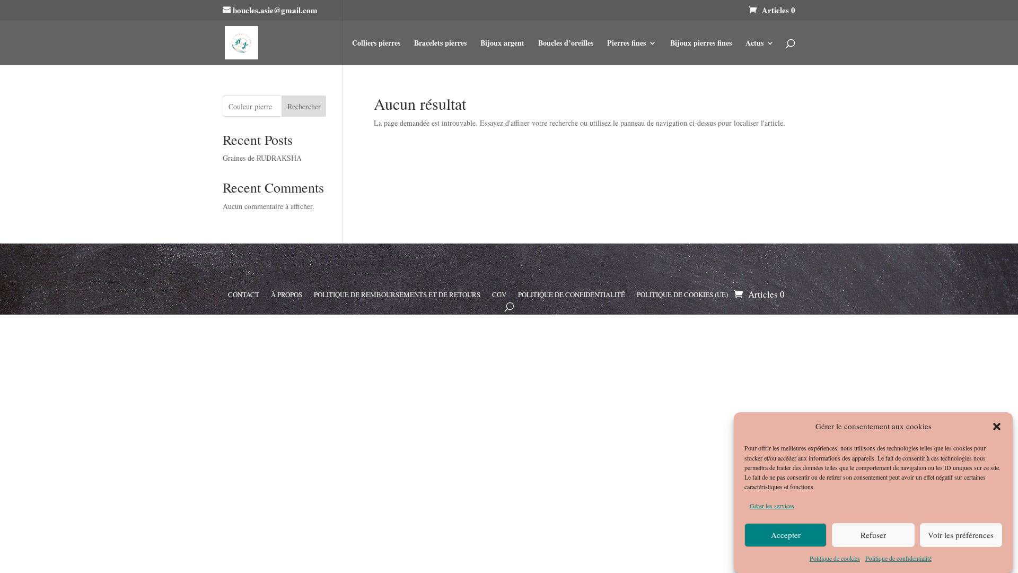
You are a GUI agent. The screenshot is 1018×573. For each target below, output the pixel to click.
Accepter (786, 534)
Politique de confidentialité (898, 558)
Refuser (873, 534)
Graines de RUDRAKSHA (262, 158)
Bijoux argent (502, 43)
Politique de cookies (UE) (682, 294)
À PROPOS (286, 294)
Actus (754, 43)
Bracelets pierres (440, 43)
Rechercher (304, 106)
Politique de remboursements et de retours (397, 294)
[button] (996, 426)
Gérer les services (772, 505)
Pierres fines (626, 43)
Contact (243, 294)
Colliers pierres (376, 43)
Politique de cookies (835, 558)
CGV (499, 294)
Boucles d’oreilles (565, 43)
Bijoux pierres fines (701, 43)
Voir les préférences (961, 534)
